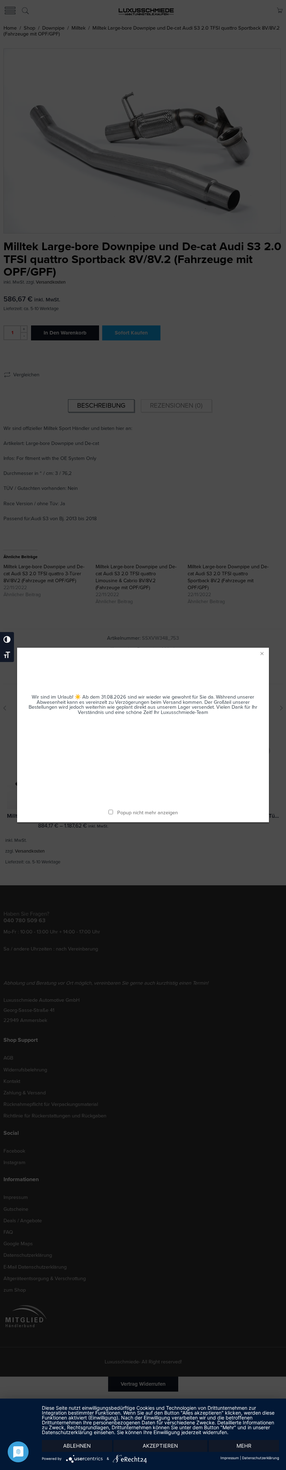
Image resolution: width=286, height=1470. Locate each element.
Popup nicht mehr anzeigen (147, 813)
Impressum (229, 1458)
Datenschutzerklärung (260, 1458)
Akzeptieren (160, 1445)
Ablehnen (77, 1445)
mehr (243, 1445)
